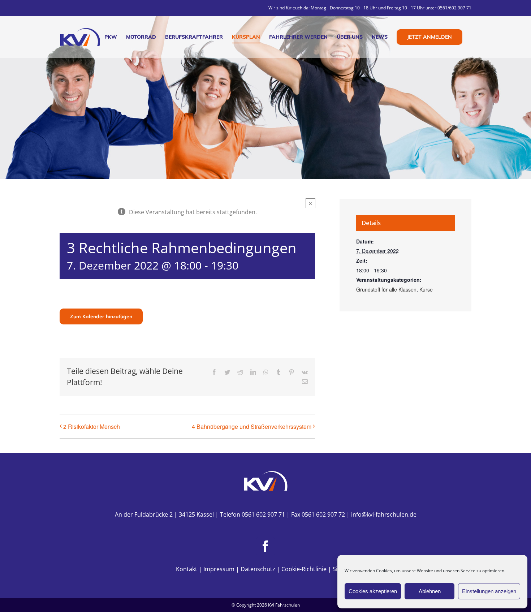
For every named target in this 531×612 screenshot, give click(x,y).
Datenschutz (258, 569)
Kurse (426, 289)
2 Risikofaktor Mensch (91, 426)
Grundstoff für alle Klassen (386, 289)
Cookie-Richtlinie (304, 569)
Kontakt (186, 569)
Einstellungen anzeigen (489, 591)
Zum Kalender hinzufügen (101, 316)
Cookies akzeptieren (373, 591)
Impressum (218, 569)
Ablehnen (430, 591)
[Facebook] (265, 546)
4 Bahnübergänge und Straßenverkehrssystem (251, 426)
